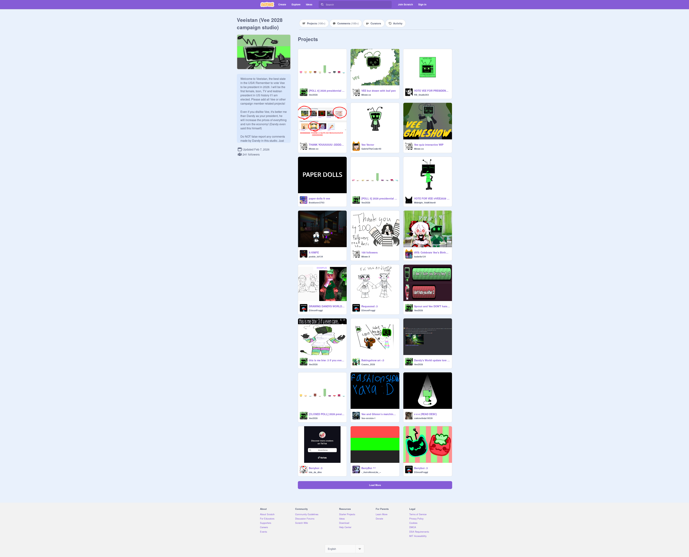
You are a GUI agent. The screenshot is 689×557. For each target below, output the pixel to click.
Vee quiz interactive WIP (428, 144)
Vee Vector (367, 144)
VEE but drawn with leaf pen (378, 90)
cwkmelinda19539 (423, 418)
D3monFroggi (316, 310)
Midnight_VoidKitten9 (425, 202)
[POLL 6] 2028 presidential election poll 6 (326, 90)
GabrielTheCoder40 (371, 148)
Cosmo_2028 (368, 364)
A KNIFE (314, 252)
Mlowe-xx (366, 94)
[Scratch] (267, 4)
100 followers (369, 252)
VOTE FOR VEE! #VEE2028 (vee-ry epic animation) (432, 198)
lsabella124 (420, 256)
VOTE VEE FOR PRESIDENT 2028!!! (432, 90)
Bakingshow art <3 (372, 360)
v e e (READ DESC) (425, 414)
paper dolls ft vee (319, 198)
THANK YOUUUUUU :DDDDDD (326, 144)
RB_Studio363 (421, 94)
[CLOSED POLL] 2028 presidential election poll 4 (326, 414)
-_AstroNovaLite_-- (371, 472)
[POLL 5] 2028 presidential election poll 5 (379, 198)
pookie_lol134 (316, 256)
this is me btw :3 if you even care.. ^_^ (326, 360)
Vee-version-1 (368, 418)
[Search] (322, 4)
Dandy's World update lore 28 (432, 360)
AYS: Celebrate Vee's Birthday (432, 252)
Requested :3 (369, 306)
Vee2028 (313, 94)
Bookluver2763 (316, 202)
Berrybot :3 (315, 468)
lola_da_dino (315, 472)
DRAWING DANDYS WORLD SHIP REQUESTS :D (326, 306)
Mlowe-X (365, 256)
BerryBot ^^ (368, 468)
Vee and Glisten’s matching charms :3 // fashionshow (379, 414)
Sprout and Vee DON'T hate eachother (432, 306)
